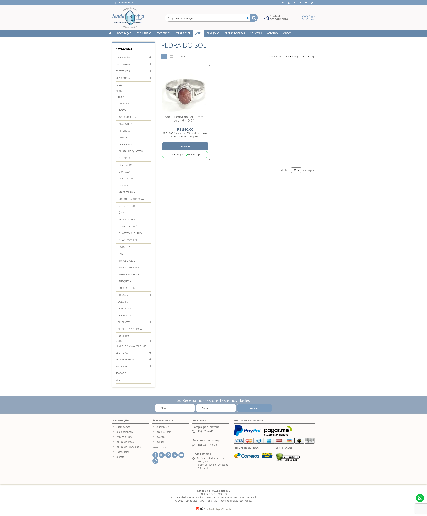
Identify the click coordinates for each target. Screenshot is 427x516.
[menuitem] (124, 33)
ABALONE (124, 103)
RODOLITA (124, 246)
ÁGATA (122, 110)
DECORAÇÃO (123, 57)
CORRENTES (124, 315)
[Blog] (312, 2)
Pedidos (160, 441)
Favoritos (161, 436)
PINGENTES (124, 322)
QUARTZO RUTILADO (130, 233)
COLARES (123, 301)
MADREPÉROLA (127, 192)
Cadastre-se (162, 426)
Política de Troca (125, 441)
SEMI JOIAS (122, 352)
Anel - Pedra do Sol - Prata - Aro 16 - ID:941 (185, 119)
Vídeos (119, 380)
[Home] (110, 33)
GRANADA (124, 171)
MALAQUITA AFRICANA (131, 199)
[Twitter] (300, 2)
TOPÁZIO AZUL (127, 260)
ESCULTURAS (123, 64)
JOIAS (119, 84)
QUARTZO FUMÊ (128, 226)
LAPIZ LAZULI (126, 178)
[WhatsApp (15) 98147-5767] (420, 498)
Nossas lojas (122, 451)
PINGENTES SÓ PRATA (130, 329)
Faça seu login (163, 431)
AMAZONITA (125, 123)
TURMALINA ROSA (129, 274)
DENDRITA (124, 158)
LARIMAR (124, 185)
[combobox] (211, 18)
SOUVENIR (121, 366)
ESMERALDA (125, 164)
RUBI (121, 253)
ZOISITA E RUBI (127, 288)
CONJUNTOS (125, 308)
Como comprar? (124, 431)
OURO (119, 340)
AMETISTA (124, 130)
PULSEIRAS (124, 335)
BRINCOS (123, 294)
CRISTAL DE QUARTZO (131, 151)
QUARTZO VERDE (128, 240)
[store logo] (128, 17)
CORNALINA (125, 144)
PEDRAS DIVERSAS (126, 359)
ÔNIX (121, 212)
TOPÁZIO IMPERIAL (129, 267)
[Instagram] (288, 2)
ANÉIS (121, 97)
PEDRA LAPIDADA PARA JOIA (131, 345)
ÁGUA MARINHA (128, 117)
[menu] (213, 33)
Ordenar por (275, 56)
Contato (120, 456)
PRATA (119, 91)
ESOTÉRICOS (123, 71)
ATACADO (121, 373)
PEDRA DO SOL (127, 219)
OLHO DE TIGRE (127, 205)
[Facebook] (282, 2)
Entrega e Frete (124, 436)
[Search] (254, 18)
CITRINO (123, 137)
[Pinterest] (294, 2)
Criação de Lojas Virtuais (217, 509)
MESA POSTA (123, 78)
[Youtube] (306, 2)
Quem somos (123, 426)
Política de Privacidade (128, 446)
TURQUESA (125, 281)
